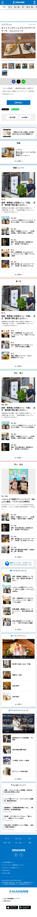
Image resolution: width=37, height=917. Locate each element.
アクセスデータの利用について (11, 867)
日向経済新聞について (9, 862)
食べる (10, 7)
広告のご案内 (6, 873)
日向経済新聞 (18, 2)
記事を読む (18, 103)
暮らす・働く (30, 7)
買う (23, 7)
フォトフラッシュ (6, 24)
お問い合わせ (6, 870)
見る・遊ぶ (17, 7)
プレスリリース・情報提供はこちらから (13, 865)
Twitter (21, 855)
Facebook (16, 855)
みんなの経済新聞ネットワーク (18, 891)
